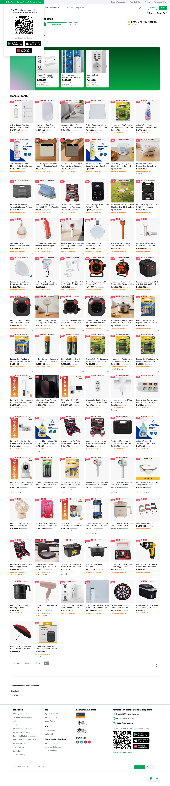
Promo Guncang (19, 755)
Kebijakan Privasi (51, 751)
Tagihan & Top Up (51, 714)
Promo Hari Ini (18, 747)
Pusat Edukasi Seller (53, 730)
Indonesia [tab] (139, 767)
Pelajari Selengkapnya (121, 752)
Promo (147, 2)
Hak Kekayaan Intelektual (22, 717)
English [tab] (150, 767)
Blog (15, 725)
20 (36, 663)
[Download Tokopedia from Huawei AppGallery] (141, 746)
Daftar (163, 8)
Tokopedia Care (160, 2)
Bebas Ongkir (50, 721)
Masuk (152, 8)
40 (40, 663)
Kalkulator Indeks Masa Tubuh (24, 740)
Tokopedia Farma (19, 744)
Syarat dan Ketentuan (53, 747)
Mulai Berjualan (135, 2)
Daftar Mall (49, 734)
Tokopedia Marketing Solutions (25, 736)
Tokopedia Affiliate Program (23, 729)
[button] (158, 13)
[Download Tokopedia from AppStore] (141, 740)
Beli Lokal (17, 751)
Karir (14, 721)
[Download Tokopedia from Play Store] (141, 734)
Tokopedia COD (51, 717)
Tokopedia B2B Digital (21, 732)
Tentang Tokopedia (118, 2)
